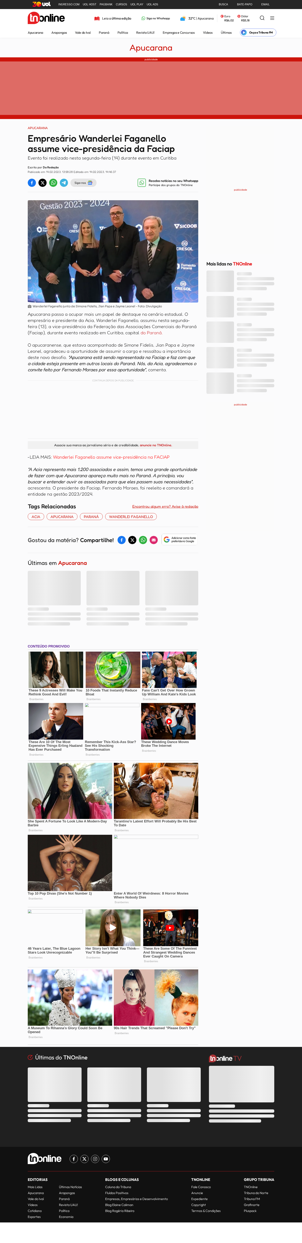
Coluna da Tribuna (118, 1187)
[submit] (262, 18)
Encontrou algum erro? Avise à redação (165, 506)
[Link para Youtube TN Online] (106, 1159)
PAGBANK (106, 4)
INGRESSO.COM (69, 4)
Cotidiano (35, 1211)
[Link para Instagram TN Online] (95, 1159)
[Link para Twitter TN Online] (84, 1159)
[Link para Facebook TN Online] (74, 1159)
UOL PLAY (136, 4)
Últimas (226, 32)
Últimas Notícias (70, 1187)
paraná (91, 516)
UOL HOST (89, 4)
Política (123, 32)
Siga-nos (80, 182)
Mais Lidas (35, 1187)
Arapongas (59, 32)
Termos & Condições (206, 1211)
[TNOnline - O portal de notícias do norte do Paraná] (46, 18)
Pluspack (250, 1211)
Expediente (199, 1199)
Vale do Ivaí (83, 32)
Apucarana (35, 32)
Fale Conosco (201, 1187)
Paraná (104, 32)
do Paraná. (152, 332)
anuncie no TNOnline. (156, 445)
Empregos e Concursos (179, 32)
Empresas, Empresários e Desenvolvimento (136, 1199)
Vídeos (208, 32)
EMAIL (265, 4)
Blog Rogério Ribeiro (119, 1211)
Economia (66, 1217)
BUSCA (223, 4)
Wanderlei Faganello (131, 516)
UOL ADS (152, 4)
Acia (36, 516)
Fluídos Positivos (116, 1193)
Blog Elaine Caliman (119, 1205)
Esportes (34, 1217)
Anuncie (197, 1193)
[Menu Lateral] (272, 18)
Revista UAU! (145, 32)
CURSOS (121, 4)
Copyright (198, 1205)
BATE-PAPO (244, 4)
